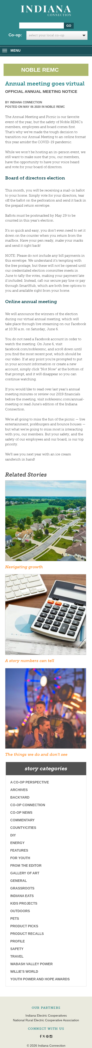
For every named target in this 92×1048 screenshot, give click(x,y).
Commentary (22, 820)
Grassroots (22, 888)
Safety (16, 949)
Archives (19, 790)
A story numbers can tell (29, 660)
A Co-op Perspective (29, 782)
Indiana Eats (22, 896)
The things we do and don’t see (36, 754)
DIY (13, 835)
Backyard (19, 797)
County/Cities (23, 828)
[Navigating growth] (45, 522)
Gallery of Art (24, 873)
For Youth (20, 858)
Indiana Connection (26, 102)
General (18, 881)
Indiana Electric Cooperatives (46, 1015)
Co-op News (21, 812)
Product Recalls (27, 934)
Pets (14, 918)
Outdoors (20, 911)
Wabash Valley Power (31, 964)
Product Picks (24, 926)
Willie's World (24, 971)
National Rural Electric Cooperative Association (46, 1020)
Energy (17, 843)
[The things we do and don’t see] (45, 710)
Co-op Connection (27, 805)
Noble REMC (55, 106)
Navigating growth (24, 567)
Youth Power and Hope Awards (40, 979)
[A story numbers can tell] (45, 616)
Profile (17, 941)
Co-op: (15, 35)
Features (19, 850)
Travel (16, 956)
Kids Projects (23, 903)
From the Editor (26, 865)
